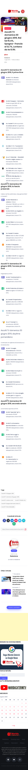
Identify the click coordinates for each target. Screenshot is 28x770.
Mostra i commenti (14, 607)
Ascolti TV (7, 28)
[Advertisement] (14, 627)
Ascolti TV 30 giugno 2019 (7, 493)
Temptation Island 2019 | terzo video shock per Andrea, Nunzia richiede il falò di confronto (19, 580)
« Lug (13, 725)
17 (2, 714)
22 (22, 714)
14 (18, 710)
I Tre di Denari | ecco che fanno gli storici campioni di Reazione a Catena (19, 593)
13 (14, 710)
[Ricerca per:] (12, 675)
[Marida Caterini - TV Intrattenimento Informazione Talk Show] (14, 11)
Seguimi (14, 550)
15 (22, 710)
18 (6, 714)
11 (6, 710)
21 (18, 714)
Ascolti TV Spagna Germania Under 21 (10, 503)
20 (14, 714)
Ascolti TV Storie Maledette (8, 507)
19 (10, 714)
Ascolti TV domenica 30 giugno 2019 (10, 497)
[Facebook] (8, 759)
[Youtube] (14, 759)
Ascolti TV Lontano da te (7, 500)
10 (2, 710)
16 (26, 710)
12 (10, 710)
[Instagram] (19, 759)
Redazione (7, 58)
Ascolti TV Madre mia (20, 500)
